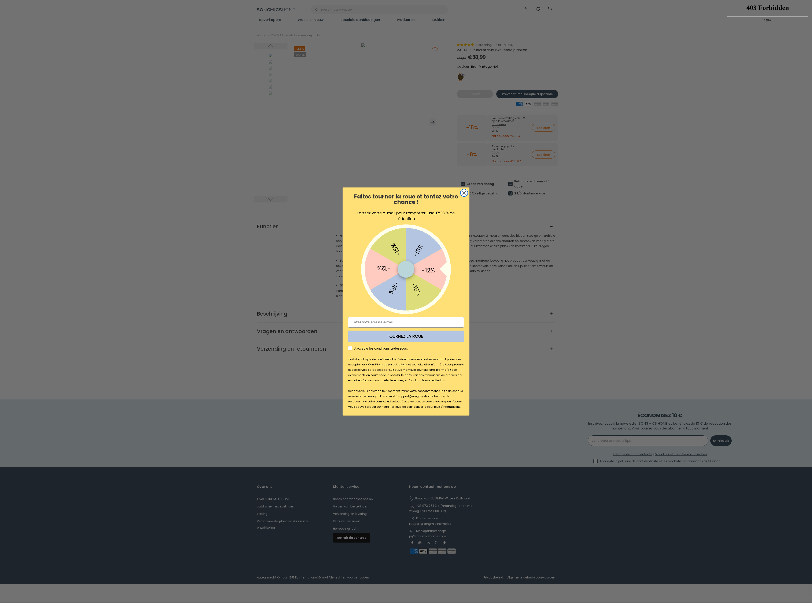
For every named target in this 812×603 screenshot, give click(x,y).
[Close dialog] (464, 193)
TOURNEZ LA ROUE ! (406, 336)
